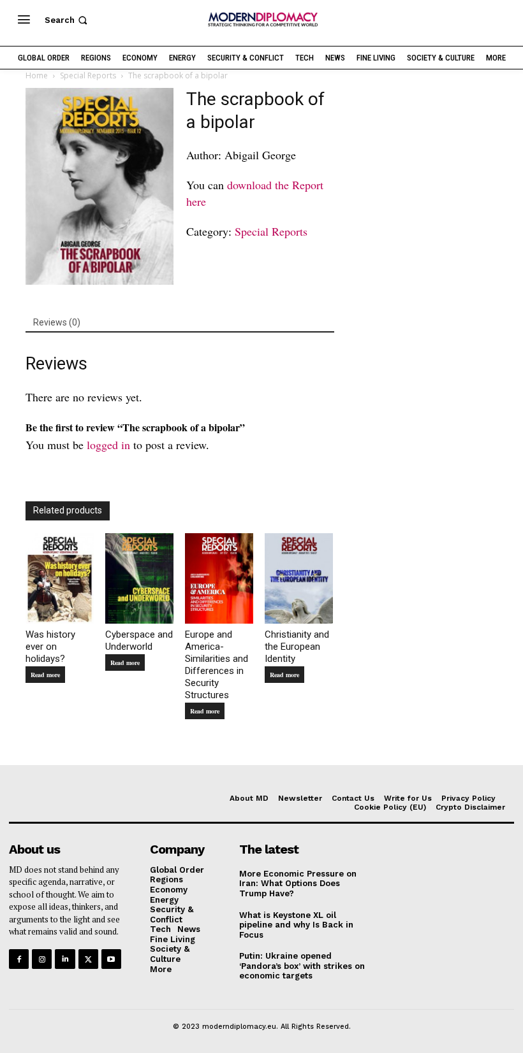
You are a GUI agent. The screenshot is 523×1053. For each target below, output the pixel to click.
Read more (45, 674)
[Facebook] (19, 959)
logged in (108, 444)
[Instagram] (42, 959)
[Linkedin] (65, 959)
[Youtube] (111, 959)
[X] (88, 959)
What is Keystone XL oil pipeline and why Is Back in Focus (296, 925)
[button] (67, 20)
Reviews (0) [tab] (56, 322)
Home (37, 75)
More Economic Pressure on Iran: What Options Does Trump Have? (298, 883)
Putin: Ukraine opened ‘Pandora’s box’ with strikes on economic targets (302, 965)
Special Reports (88, 75)
